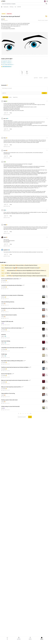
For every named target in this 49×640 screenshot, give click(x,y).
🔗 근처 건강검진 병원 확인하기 (7, 64)
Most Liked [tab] (5, 97)
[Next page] (30, 413)
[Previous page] (18, 413)
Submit (44, 93)
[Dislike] (7, 113)
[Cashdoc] (3, 1)
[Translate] (46, 16)
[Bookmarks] (6, 262)
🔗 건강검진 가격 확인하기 (6, 62)
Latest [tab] (10, 97)
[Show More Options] (1, 7)
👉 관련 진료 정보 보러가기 (6, 66)
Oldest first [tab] (15, 97)
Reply (11, 112)
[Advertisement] (24, 10)
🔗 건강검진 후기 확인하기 (6, 61)
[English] (45, 1)
